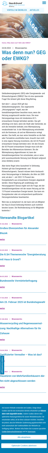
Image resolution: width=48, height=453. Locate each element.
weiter (2, 239)
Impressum (31, 432)
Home (4, 43)
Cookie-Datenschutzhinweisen (12, 432)
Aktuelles (34, 10)
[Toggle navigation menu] (44, 2)
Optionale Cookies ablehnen (24, 446)
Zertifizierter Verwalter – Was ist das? (21, 354)
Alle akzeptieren (24, 437)
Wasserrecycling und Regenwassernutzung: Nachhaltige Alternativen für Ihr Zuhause (21, 328)
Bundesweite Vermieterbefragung (18, 280)
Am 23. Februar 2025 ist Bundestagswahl (22, 302)
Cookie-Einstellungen (2, 365)
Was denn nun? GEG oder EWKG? (19, 43)
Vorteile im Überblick (17, 10)
